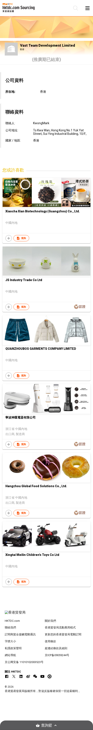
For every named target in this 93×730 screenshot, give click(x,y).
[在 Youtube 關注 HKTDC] (42, 676)
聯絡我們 (10, 627)
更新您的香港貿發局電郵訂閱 (63, 634)
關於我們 (50, 620)
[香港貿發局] (46, 615)
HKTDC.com (12, 620)
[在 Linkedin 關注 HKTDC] (21, 676)
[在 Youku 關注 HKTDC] (49, 676)
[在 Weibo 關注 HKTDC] (28, 676)
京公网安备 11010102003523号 (24, 662)
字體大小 (10, 641)
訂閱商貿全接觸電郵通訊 (20, 634)
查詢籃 (46, 725)
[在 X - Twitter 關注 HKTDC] (14, 676)
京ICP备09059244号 (57, 655)
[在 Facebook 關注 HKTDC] (7, 676)
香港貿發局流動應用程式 (60, 627)
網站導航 (10, 655)
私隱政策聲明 (13, 648)
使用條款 (50, 641)
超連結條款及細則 (56, 648)
